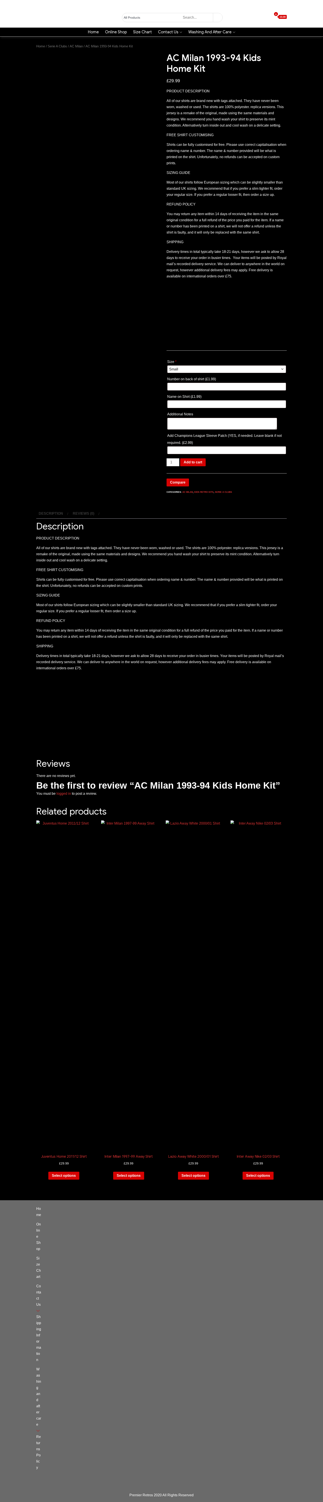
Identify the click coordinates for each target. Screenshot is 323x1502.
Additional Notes (180, 414)
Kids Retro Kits (204, 492)
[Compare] (270, 17)
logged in (63, 793)
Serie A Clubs (57, 46)
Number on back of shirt (191, 379)
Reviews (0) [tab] (83, 513)
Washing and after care (210, 32)
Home (93, 32)
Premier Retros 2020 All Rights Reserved (161, 1495)
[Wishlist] (266, 17)
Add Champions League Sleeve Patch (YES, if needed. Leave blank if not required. (224, 439)
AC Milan (76, 46)
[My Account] (262, 17)
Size (171, 362)
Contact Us (168, 32)
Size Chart (142, 32)
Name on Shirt (184, 396)
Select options (64, 1175)
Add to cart (193, 462)
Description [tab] (51, 513)
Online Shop (116, 32)
